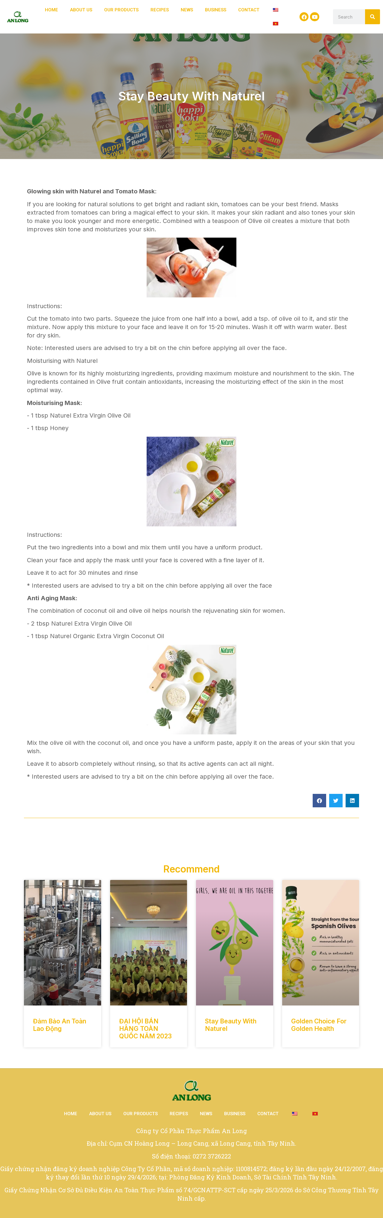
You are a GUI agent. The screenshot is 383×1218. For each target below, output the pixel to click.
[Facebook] (304, 17)
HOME (51, 10)
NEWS (187, 10)
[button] (319, 800)
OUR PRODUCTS (121, 10)
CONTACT (248, 10)
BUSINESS (215, 10)
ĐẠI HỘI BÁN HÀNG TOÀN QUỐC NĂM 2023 (145, 1028)
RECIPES (160, 10)
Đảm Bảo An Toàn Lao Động (59, 1024)
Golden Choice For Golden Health (318, 1024)
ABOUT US (81, 10)
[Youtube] (314, 17)
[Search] (372, 16)
